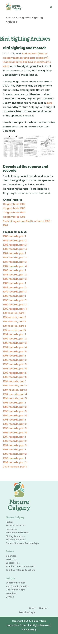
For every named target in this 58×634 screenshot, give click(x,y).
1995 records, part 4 (15, 415)
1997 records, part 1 (14, 437)
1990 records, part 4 (15, 309)
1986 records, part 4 (15, 249)
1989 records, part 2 (15, 287)
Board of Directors (16, 525)
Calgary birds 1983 (14, 208)
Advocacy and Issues (17, 532)
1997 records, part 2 (15, 441)
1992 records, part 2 (15, 338)
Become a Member (16, 582)
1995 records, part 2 (15, 407)
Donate (10, 596)
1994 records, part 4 (15, 394)
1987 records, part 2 (15, 257)
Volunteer (11, 593)
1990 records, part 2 (15, 300)
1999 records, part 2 (15, 462)
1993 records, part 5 (15, 373)
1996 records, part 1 (14, 419)
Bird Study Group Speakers (20, 570)
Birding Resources (15, 536)
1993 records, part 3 (15, 364)
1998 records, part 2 (15, 454)
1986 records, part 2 (15, 240)
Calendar (11, 555)
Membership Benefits (17, 586)
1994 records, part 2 (15, 385)
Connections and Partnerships (22, 543)
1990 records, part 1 (14, 296)
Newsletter (12, 529)
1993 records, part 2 (15, 360)
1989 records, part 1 (14, 283)
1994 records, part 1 (14, 381)
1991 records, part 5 (14, 330)
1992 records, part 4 (15, 347)
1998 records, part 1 (14, 449)
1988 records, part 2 (15, 274)
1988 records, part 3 (15, 279)
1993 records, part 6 (15, 377)
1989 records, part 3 (15, 291)
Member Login (27, 612)
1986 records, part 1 (14, 236)
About (32, 608)
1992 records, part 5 (15, 351)
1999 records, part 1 (14, 458)
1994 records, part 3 (15, 390)
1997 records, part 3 (15, 445)
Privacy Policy (29, 629)
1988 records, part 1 (14, 270)
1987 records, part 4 (15, 266)
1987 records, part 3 (15, 262)
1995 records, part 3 (15, 411)
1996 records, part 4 (15, 432)
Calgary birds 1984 (14, 212)
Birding (19, 17)
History (9, 522)
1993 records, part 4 (15, 368)
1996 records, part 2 (15, 424)
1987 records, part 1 (14, 253)
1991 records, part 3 (14, 321)
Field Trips (11, 559)
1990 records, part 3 (15, 304)
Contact (43, 608)
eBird (49, 103)
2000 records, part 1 (15, 466)
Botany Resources (16, 539)
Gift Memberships (15, 589)
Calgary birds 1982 (14, 204)
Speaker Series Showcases (20, 566)
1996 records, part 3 (15, 428)
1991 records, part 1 (14, 313)
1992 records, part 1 (14, 334)
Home (9, 17)
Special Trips (13, 562)
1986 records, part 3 (15, 245)
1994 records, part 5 (15, 398)
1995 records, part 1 (14, 402)
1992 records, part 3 (15, 343)
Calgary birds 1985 (14, 217)
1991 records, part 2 (14, 317)
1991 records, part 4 (14, 326)
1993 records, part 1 (14, 355)
